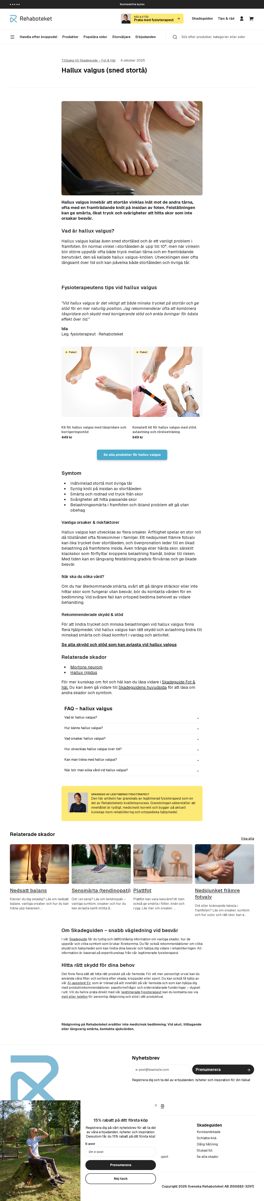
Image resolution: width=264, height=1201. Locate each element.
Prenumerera (208, 1069)
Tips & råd (226, 18)
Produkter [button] (70, 37)
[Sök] (174, 37)
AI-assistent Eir (79, 983)
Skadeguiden (202, 18)
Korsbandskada (208, 1132)
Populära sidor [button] (95, 37)
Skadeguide (78, 939)
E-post (90, 1144)
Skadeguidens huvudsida (143, 687)
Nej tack (121, 1178)
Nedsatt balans (28, 890)
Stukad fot (204, 1150)
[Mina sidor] (241, 18)
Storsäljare (121, 37)
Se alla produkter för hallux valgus (132, 454)
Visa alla (247, 838)
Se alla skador (208, 1156)
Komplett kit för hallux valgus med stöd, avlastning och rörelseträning (164, 429)
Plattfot (142, 890)
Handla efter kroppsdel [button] (38, 37)
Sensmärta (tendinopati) (101, 890)
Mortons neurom (86, 667)
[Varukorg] (251, 18)
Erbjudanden (146, 37)
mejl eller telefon (74, 996)
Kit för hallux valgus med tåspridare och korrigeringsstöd (93, 429)
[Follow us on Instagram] (161, 1106)
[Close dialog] (155, 1105)
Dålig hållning (207, 1144)
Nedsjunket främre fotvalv (217, 893)
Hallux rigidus (83, 672)
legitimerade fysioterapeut (141, 992)
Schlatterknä (206, 1138)
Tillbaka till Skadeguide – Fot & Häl (88, 60)
